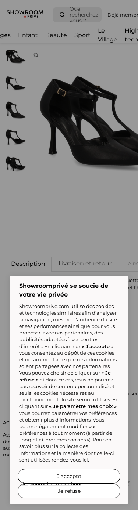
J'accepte (69, 476)
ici (85, 460)
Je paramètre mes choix (51, 484)
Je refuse (69, 491)
